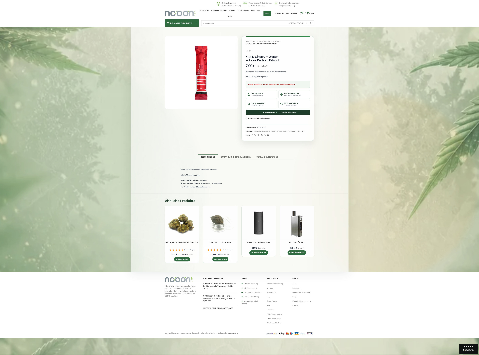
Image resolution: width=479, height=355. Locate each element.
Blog (268, 297)
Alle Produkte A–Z (274, 323)
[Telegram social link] (268, 135)
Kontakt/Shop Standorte (301, 301)
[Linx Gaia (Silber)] (297, 223)
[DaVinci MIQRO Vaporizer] (259, 223)
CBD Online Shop (274, 318)
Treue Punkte (272, 301)
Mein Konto (271, 292)
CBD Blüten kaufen (274, 314)
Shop (253, 41)
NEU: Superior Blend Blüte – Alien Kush (182, 242)
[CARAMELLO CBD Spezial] (220, 223)
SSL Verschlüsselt (250, 288)
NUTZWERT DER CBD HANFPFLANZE (218, 308)
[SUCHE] (311, 23)
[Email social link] (258, 135)
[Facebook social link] (252, 135)
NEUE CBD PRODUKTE (296, 131)
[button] (182, 250)
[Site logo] (180, 13)
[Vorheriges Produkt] (247, 51)
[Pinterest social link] (261, 135)
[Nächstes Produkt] (253, 51)
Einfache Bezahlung (251, 297)
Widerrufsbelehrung (275, 284)
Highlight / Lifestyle (265, 131)
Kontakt (295, 305)
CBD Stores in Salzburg (252, 292)
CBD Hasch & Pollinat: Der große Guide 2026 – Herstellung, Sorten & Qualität (219, 298)
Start (247, 41)
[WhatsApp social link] (264, 135)
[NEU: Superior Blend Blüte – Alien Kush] (182, 223)
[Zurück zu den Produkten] (250, 51)
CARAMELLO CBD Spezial (220, 242)
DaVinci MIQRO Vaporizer (258, 242)
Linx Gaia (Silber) (297, 242)
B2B (268, 305)
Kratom (277, 41)
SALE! (267, 13)
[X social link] (255, 135)
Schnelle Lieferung (250, 284)
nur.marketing (233, 333)
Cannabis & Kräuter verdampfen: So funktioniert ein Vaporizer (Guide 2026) (219, 286)
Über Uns (270, 310)
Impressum (296, 288)
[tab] (208, 157)
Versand (270, 288)
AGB (294, 284)
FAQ (294, 297)
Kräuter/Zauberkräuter (264, 41)
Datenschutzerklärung (301, 292)
